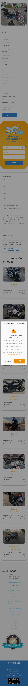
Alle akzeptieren (19, 361)
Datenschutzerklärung (14, 354)
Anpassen (8, 361)
